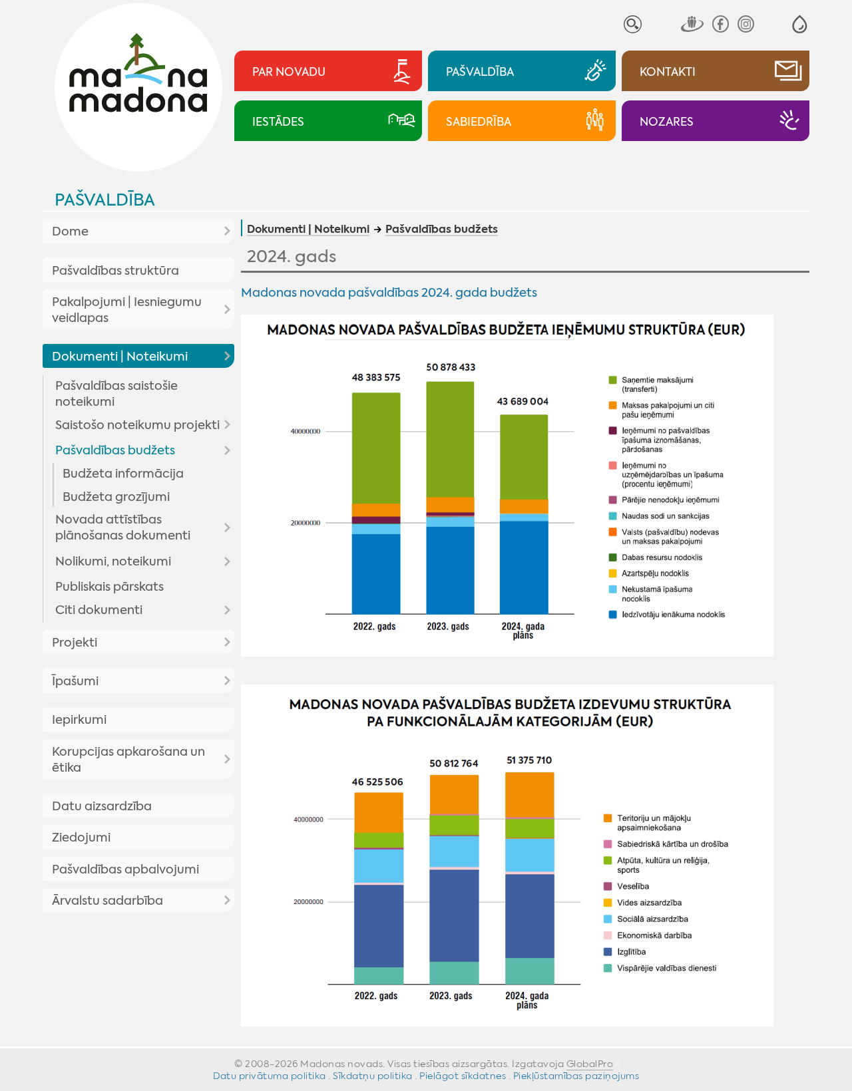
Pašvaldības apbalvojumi (125, 869)
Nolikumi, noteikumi (113, 561)
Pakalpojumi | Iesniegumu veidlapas (127, 310)
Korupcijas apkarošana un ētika (128, 760)
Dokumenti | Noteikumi (120, 357)
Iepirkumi (79, 720)
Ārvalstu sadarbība (107, 901)
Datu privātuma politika (269, 1076)
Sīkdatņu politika (373, 1076)
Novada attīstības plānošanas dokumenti (122, 528)
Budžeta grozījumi (116, 497)
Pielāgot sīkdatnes (462, 1076)
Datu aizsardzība (102, 806)
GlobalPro (590, 1064)
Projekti (74, 643)
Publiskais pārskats (109, 587)
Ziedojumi (81, 838)
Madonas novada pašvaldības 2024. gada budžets (389, 293)
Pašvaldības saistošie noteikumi (116, 394)
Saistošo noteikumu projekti (137, 425)
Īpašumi (75, 681)
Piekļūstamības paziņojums (576, 1076)
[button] (799, 24)
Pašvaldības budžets (115, 450)
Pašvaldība (105, 200)
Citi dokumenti (98, 610)
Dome (70, 231)
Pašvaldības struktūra (115, 271)
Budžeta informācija (123, 474)
